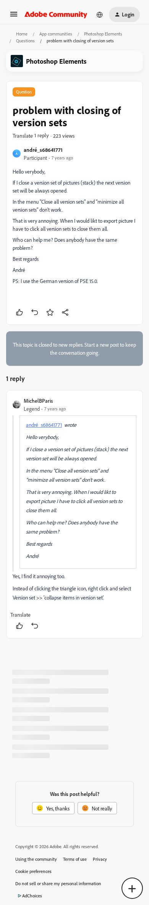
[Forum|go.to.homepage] (55, 14)
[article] (74, 514)
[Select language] (100, 14)
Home (22, 34)
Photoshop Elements (103, 34)
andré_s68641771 (43, 149)
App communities (55, 34)
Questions (25, 40)
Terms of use (75, 859)
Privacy (100, 859)
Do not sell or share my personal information (58, 883)
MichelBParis (38, 400)
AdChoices (32, 896)
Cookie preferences (33, 871)
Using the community (36, 859)
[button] (13, 16)
